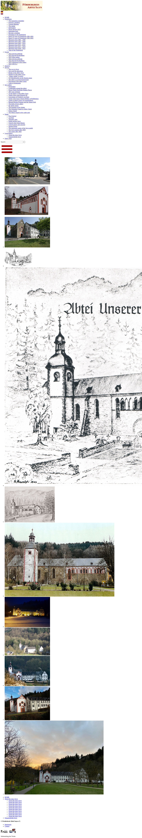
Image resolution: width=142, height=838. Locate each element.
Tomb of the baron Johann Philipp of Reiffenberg (24, 99)
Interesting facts (13, 31)
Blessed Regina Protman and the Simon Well (22, 102)
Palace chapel (13, 111)
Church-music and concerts (17, 124)
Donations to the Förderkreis (17, 34)
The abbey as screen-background (19, 79)
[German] (2, 12)
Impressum (8, 824)
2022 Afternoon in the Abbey (17, 62)
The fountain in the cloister (17, 107)
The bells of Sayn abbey (16, 104)
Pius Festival (12, 116)
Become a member (14, 33)
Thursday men (13, 119)
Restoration (12, 86)
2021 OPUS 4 (13, 64)
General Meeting (14, 24)
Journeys (7, 66)
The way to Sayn (14, 69)
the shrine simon (13, 105)
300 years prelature (14, 92)
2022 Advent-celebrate (15, 59)
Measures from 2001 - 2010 (17, 43)
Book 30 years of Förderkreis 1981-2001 (21, 36)
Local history (9, 133)
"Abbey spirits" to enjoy (16, 76)
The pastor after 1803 (15, 131)
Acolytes (11, 118)
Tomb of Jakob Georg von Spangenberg (21, 100)
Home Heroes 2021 (14, 29)
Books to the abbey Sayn (16, 73)
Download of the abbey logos (18, 81)
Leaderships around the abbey (18, 88)
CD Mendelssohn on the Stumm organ (20, 78)
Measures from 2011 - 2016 (17, 45)
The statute (12, 26)
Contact (7, 826)
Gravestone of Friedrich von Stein (19, 97)
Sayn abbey (8, 85)
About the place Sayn (15, 135)
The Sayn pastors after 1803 (17, 130)
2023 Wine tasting (14, 57)
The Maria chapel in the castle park (19, 112)
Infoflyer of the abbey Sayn (17, 74)
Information (12, 28)
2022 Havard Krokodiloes (16, 60)
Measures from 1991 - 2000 (17, 41)
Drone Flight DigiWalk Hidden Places (20, 90)
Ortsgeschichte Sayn (15, 137)
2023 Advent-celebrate (15, 54)
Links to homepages (15, 83)
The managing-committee (16, 21)
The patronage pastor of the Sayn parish (21, 128)
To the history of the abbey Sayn (18, 93)
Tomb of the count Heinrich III (18, 95)
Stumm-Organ (13, 126)
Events (7, 52)
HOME (7, 17)
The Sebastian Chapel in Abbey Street (20, 109)
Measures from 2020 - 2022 (17, 48)
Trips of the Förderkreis (16, 50)
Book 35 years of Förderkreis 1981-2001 (21, 38)
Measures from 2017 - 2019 (17, 47)
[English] (2, 14)
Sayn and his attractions (16, 71)
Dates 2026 (8, 138)
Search (3, 142)
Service (7, 67)
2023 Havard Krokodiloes (16, 55)
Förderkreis (8, 19)
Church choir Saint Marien (17, 123)
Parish (6, 114)
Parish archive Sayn (15, 121)
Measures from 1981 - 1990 (17, 40)
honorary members (14, 22)
